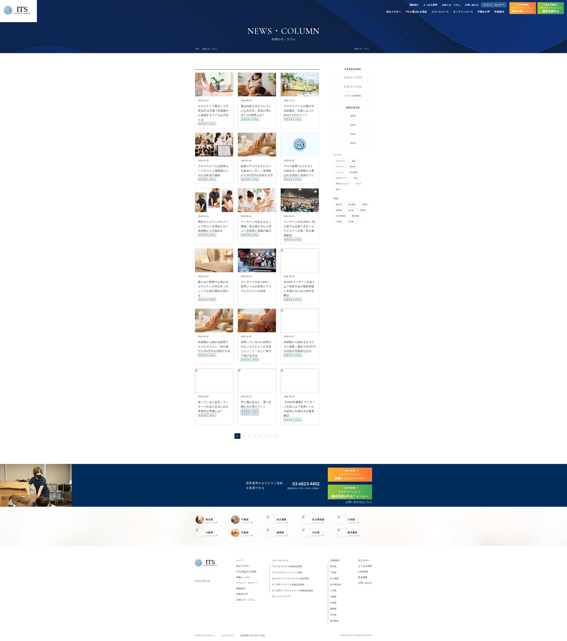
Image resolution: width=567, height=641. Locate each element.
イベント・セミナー (493, 5)
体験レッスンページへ (350, 475)
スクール (340, 167)
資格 (354, 161)
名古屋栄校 (341, 216)
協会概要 (362, 577)
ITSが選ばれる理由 (416, 11)
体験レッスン (243, 577)
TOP (197, 49)
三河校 (350, 222)
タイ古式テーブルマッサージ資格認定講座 (292, 590)
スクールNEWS (353, 95)
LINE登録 (363, 571)
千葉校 (339, 222)
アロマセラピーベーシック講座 (287, 572)
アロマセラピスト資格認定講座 (287, 566)
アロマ (358, 184)
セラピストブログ (353, 77)
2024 (352, 134)
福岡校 (339, 210)
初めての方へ (393, 11)
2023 (352, 143)
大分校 (350, 210)
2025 (352, 125)
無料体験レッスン (523, 8)
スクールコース (440, 11)
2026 (352, 116)
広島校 (362, 210)
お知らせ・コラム (451, 5)
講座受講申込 (551, 8)
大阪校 (364, 204)
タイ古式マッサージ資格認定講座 (288, 584)
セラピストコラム (353, 86)
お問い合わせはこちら (359, 502)
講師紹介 (414, 5)
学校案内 (499, 11)
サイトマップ (228, 635)
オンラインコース (463, 11)
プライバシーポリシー (205, 635)
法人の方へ (364, 560)
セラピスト (341, 161)
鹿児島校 (355, 216)
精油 (356, 178)
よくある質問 (430, 5)
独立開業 (353, 172)
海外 (338, 189)
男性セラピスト (342, 184)
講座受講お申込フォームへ (349, 492)
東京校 (339, 204)
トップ (239, 560)
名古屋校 (351, 204)
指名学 (352, 167)
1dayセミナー (342, 178)
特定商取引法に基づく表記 (253, 635)
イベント (340, 172)
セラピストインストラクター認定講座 (290, 578)
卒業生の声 (484, 11)
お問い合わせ (472, 5)
